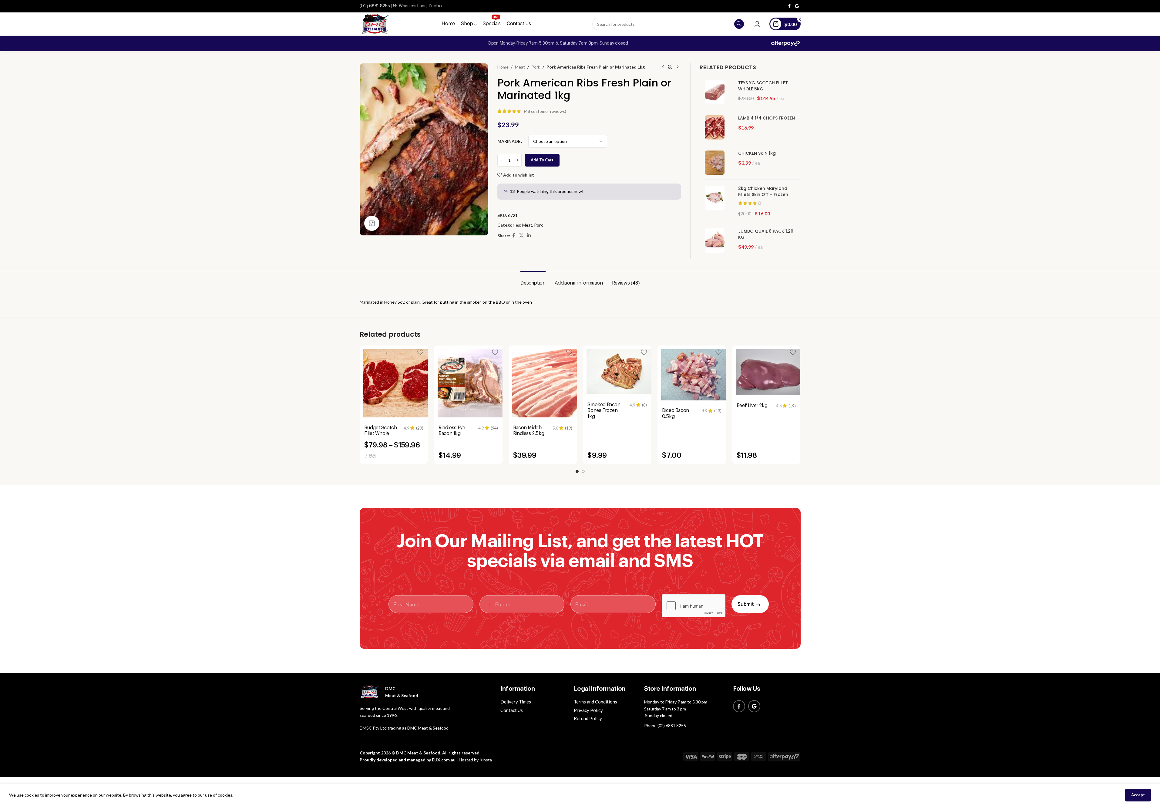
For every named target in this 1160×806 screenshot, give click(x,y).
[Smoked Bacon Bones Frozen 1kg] (621, 372)
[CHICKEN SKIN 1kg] (717, 162)
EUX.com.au (444, 759)
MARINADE (508, 141)
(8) (644, 405)
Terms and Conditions (595, 701)
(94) (494, 428)
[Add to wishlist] (420, 352)
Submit (746, 604)
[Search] (739, 24)
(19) (568, 428)
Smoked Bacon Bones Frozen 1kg (603, 410)
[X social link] (521, 235)
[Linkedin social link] (529, 235)
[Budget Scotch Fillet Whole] (397, 383)
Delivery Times (515, 701)
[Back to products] (670, 67)
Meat (520, 66)
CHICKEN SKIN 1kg (757, 153)
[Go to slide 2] (583, 471)
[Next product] (677, 67)
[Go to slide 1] (577, 471)
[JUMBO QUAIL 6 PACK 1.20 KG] (717, 240)
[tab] (532, 280)
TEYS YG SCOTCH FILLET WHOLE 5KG (763, 86)
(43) (717, 411)
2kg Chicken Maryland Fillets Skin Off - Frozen (763, 191)
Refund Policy (588, 718)
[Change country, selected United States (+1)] (486, 604)
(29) (419, 428)
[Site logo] (375, 23)
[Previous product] (663, 67)
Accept (1138, 794)
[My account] (757, 24)
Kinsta (485, 759)
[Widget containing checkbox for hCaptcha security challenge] (694, 605)
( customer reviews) (545, 111)
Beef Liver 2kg (752, 405)
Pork (535, 66)
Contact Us (511, 710)
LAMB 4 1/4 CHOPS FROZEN (766, 118)
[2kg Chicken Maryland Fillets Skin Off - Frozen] (717, 198)
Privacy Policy (588, 710)
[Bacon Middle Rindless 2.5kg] (546, 383)
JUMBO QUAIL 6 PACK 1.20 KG (765, 234)
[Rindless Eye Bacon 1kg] (472, 383)
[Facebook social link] (789, 6)
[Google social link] (797, 6)
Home (503, 66)
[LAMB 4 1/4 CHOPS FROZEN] (717, 127)
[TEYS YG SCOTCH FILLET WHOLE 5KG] (717, 92)
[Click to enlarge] (371, 223)
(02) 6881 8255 (375, 6)
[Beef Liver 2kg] (770, 372)
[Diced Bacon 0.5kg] (695, 374)
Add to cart (542, 159)
